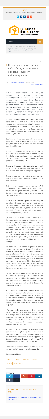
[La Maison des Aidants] (24, 30)
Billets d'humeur (37, 84)
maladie (34, 359)
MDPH (9, 363)
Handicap (26, 359)
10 (42, 61)
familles (17, 359)
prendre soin (18, 363)
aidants (9, 359)
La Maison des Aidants (16, 82)
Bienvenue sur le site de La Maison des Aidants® (24, 12)
